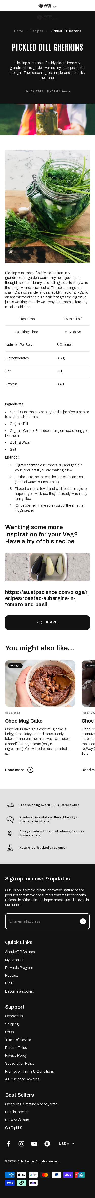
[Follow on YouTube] (34, 1143)
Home (18, 31)
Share (51, 622)
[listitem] (47, 5)
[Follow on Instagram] (21, 1143)
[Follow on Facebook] (8, 1143)
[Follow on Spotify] (47, 1143)
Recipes (36, 31)
